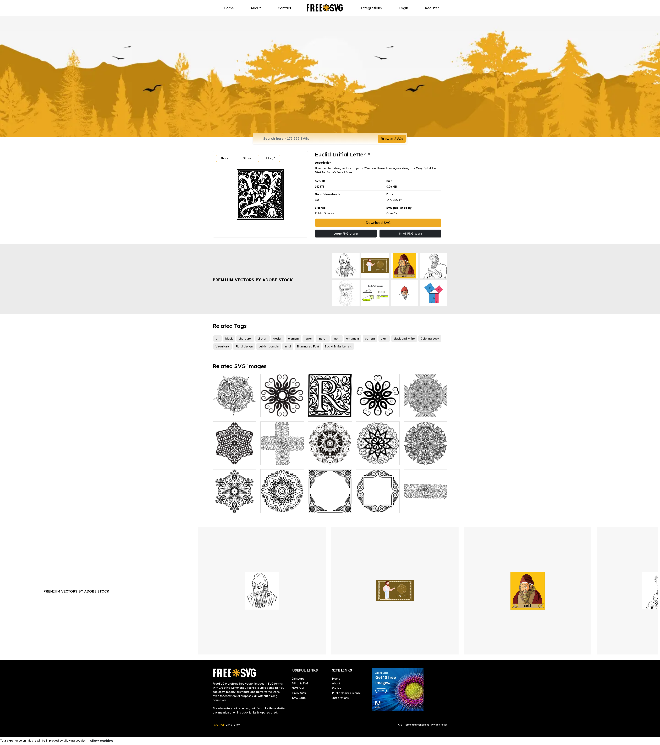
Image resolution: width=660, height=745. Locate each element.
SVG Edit (298, 688)
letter (308, 338)
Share (224, 158)
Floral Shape (368, 412)
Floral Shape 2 (273, 412)
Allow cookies (101, 741)
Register (432, 8)
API (400, 724)
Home (229, 8)
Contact (284, 8)
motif (336, 338)
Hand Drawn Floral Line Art (234, 410)
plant (384, 338)
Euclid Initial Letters (338, 346)
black (229, 338)
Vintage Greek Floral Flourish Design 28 (330, 506)
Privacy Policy (439, 724)
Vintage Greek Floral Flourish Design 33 (378, 506)
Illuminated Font (308, 346)
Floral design (244, 346)
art (217, 338)
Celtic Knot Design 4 (229, 460)
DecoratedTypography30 (329, 412)
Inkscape (298, 678)
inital (287, 346)
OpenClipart (394, 213)
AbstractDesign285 (420, 460)
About (256, 8)
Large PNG (345, 233)
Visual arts (222, 346)
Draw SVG (299, 693)
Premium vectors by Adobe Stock (253, 279)
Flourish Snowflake (372, 460)
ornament (352, 338)
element (293, 338)
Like (271, 158)
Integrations (371, 8)
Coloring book (430, 338)
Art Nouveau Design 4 (279, 508)
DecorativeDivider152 (422, 508)
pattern (370, 338)
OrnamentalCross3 (276, 460)
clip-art (262, 338)
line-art (323, 338)
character (245, 338)
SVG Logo (299, 698)
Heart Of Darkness (324, 460)
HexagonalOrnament (230, 508)
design (277, 338)
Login (403, 8)
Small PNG (410, 233)
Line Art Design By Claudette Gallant (426, 410)
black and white (404, 338)
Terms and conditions (416, 724)
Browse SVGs (392, 138)
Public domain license (346, 693)
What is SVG (300, 683)
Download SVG (378, 222)
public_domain (268, 346)
